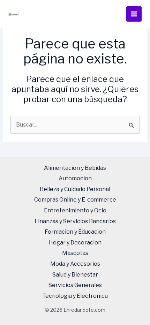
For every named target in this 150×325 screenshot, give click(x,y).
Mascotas (75, 253)
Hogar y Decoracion (75, 242)
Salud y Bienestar (75, 274)
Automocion (75, 178)
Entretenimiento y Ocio (75, 210)
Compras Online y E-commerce (75, 199)
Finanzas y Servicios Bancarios (75, 221)
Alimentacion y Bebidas (75, 168)
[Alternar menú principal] (134, 14)
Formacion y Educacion (75, 231)
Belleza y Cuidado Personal (75, 189)
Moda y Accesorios (75, 263)
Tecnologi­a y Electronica (75, 296)
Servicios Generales (75, 285)
